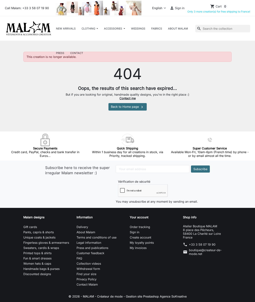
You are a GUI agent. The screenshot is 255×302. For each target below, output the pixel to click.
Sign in (134, 232)
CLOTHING (89, 28)
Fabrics (156, 28)
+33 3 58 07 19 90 (202, 244)
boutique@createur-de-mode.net (205, 252)
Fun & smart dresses (37, 258)
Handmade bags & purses (41, 269)
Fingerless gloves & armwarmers (46, 242)
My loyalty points (142, 242)
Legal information (89, 242)
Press (60, 53)
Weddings (138, 28)
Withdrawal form (88, 269)
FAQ (79, 258)
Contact (76, 53)
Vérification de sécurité (134, 181)
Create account (140, 237)
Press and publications (92, 248)
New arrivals (66, 28)
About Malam (178, 28)
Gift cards (30, 227)
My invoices (138, 248)
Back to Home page (127, 107)
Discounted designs (37, 274)
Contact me (127, 98)
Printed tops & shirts (37, 253)
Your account (139, 217)
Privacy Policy (87, 279)
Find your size (86, 274)
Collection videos (89, 263)
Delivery (82, 227)
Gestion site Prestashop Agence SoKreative (156, 296)
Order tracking (140, 227)
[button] (177, 8)
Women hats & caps (37, 263)
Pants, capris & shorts (38, 232)
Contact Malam (87, 284)
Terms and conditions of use (96, 237)
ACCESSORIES (113, 28)
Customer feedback (90, 253)
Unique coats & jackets (39, 237)
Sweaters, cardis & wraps (41, 248)
